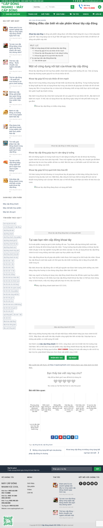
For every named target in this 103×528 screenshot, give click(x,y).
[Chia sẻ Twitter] (56, 437)
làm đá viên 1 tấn (9, 260)
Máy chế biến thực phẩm (12, 208)
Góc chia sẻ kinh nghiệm (37, 20)
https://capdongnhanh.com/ (60, 365)
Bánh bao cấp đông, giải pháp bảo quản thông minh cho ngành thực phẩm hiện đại (15, 97)
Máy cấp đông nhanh (11, 204)
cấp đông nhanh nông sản (11, 250)
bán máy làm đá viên (9, 223)
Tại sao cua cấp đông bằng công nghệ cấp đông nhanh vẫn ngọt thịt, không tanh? (15, 48)
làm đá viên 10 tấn (9, 271)
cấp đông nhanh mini (10, 247)
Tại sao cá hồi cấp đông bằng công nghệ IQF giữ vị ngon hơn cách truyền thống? (15, 165)
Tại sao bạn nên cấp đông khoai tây (43, 58)
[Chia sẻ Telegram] (76, 437)
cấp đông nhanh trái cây (11, 257)
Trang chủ (32, 14)
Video (29, 490)
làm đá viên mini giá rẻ (10, 308)
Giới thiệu (45, 14)
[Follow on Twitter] (77, 1)
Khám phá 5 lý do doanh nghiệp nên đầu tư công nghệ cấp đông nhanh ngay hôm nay (16, 32)
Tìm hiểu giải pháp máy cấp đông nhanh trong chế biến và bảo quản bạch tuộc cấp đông (16, 147)
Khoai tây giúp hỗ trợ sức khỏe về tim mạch (49, 51)
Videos (86, 14)
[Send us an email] (79, 1)
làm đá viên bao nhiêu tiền (11, 277)
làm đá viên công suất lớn (11, 294)
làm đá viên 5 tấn (9, 267)
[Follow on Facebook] (73, 1)
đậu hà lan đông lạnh (10, 324)
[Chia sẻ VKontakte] (64, 437)
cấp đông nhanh (8, 234)
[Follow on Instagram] (75, 1)
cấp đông (18, 227)
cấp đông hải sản (9, 230)
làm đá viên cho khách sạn (11, 281)
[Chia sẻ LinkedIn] (68, 437)
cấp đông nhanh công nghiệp (12, 237)
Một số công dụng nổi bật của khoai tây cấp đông (48, 48)
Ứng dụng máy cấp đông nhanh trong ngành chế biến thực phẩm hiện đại (15, 129)
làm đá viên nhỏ (8, 311)
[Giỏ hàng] (99, 7)
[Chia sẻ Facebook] (52, 437)
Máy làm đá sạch (9, 212)
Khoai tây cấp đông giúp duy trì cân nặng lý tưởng (51, 53)
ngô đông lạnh (8, 314)
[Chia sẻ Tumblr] (72, 437)
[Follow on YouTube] (81, 1)
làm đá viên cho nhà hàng (11, 284)
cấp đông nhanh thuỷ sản (11, 254)
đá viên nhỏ (7, 318)
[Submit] (72, 7)
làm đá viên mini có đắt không (12, 304)
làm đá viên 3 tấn (9, 264)
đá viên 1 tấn (18, 314)
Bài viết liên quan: (40, 61)
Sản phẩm (31, 486)
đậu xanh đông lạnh (9, 328)
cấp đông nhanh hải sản (11, 244)
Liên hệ (30, 493)
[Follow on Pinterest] (96, 483)
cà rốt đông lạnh (8, 227)
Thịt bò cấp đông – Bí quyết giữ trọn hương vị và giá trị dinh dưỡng (16, 80)
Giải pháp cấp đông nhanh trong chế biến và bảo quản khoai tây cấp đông (16, 183)
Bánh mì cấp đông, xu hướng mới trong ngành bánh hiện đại (15, 114)
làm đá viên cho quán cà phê (12, 287)
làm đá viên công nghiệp (11, 291)
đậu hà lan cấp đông (9, 321)
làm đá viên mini (8, 301)
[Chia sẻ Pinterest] (60, 437)
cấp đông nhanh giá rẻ (10, 240)
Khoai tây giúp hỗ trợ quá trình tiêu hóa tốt (49, 56)
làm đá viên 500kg (9, 274)
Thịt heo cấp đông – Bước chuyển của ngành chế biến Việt (15, 65)
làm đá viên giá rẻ (9, 297)
